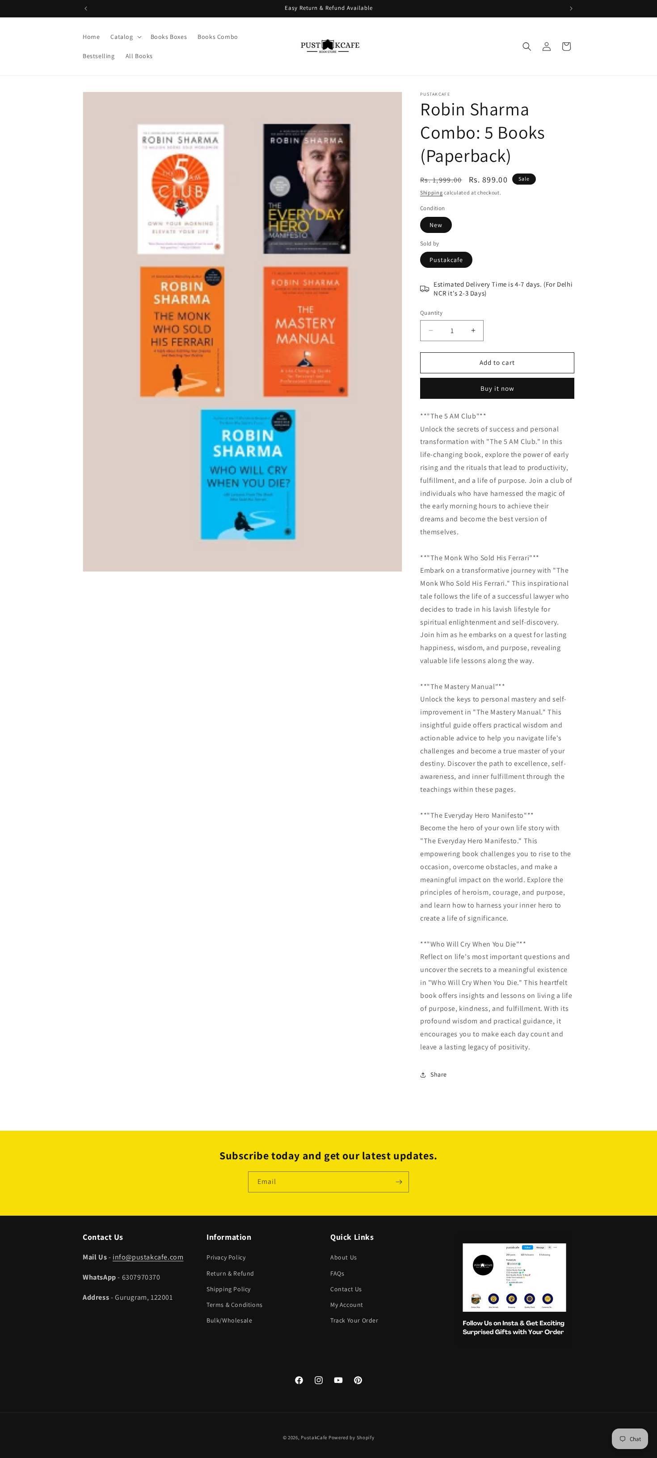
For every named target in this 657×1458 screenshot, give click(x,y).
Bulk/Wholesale (229, 1320)
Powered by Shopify (351, 1437)
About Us (343, 1257)
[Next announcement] (571, 8)
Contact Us (346, 1289)
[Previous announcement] (86, 8)
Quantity (431, 313)
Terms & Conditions (234, 1305)
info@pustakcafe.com (148, 1257)
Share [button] (438, 1074)
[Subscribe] (399, 1181)
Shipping (431, 192)
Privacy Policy (225, 1257)
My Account (346, 1305)
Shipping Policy (228, 1289)
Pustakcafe (446, 260)
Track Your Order (354, 1320)
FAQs (337, 1273)
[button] (125, 36)
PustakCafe (314, 1437)
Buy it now (497, 388)
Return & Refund (230, 1273)
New (436, 225)
